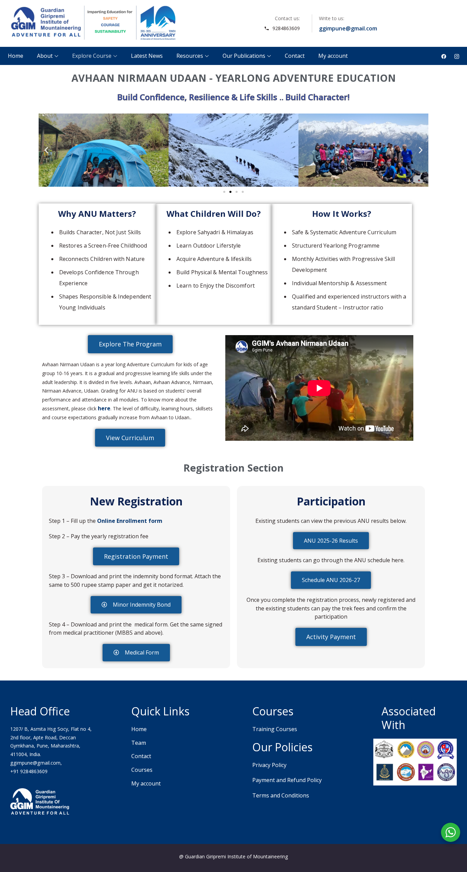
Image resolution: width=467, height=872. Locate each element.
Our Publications (244, 56)
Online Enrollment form (129, 521)
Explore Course (91, 56)
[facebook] (443, 56)
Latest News (147, 56)
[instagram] (456, 56)
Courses (141, 770)
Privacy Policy (269, 765)
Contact (295, 56)
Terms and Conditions (280, 795)
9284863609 (286, 28)
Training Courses (274, 729)
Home (15, 56)
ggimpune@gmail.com (348, 28)
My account (333, 56)
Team (138, 743)
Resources (189, 56)
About (45, 56)
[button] (46, 150)
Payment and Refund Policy (287, 780)
